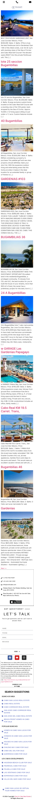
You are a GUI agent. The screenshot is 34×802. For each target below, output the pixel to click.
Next (3, 568)
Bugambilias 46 (11, 467)
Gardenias (8, 508)
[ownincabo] (17, 685)
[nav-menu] (4, 2)
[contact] (30, 2)
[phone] (17, 2)
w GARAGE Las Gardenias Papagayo (15, 350)
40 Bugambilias (11, 121)
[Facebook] (10, 657)
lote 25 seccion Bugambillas (11, 63)
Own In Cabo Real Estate (22, 796)
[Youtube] (17, 657)
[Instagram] (24, 657)
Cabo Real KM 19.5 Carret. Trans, (14, 409)
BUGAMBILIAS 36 (13, 237)
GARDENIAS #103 (13, 179)
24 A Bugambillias (13, 293)
